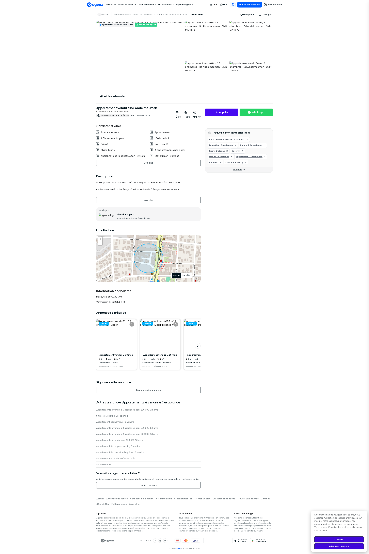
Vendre (120, 5)
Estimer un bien (202, 498)
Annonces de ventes (117, 498)
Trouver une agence (248, 498)
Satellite (186, 275)
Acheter (109, 5)
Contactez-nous (148, 485)
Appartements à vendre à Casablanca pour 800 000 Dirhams (127, 434)
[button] (264, 14)
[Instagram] (160, 540)
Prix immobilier (165, 5)
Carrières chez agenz (224, 498)
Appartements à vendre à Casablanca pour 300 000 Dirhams (127, 409)
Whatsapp (258, 112)
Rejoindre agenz (183, 5)
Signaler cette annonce (148, 390)
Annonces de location (141, 498)
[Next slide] (198, 346)
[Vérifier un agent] (233, 4)
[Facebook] (155, 540)
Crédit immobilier (146, 5)
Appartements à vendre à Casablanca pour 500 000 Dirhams (127, 428)
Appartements (103, 464)
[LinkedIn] (165, 540)
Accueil (100, 498)
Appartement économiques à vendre (115, 421)
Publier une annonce (249, 4)
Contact (265, 498)
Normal (176, 275)
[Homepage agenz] (95, 4)
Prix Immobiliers (164, 498)
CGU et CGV (102, 504)
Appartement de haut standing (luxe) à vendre (120, 452)
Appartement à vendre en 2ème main (115, 458)
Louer (130, 5)
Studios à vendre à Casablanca (112, 415)
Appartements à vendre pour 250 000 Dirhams (119, 440)
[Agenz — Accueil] (107, 540)
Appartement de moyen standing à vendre (118, 446)
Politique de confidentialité (125, 504)
